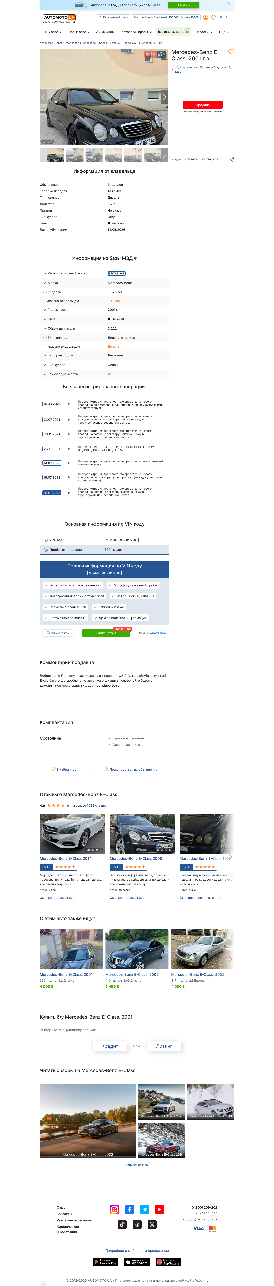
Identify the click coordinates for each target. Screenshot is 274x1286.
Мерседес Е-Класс (94, 42)
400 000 (173, 17)
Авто (59, 42)
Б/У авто (51, 32)
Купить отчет (113, 632)
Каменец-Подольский (124, 42)
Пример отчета (60, 632)
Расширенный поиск (115, 17)
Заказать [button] (184, 4)
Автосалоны (105, 32)
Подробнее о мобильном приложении (137, 1251)
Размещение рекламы (74, 1220)
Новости (202, 32)
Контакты (64, 1214)
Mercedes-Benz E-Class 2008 (136, 858)
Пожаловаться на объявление (133, 769)
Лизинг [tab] (164, 1046)
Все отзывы (173, 32)
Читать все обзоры (136, 1165)
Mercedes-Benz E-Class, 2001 (66, 974)
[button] (164, 97)
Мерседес (72, 42)
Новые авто (77, 32)
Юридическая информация (68, 1229)
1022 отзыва (97, 805)
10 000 (194, 17)
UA (221, 17)
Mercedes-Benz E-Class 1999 (205, 858)
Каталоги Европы (135, 32)
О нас (61, 1207)
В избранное (66, 769)
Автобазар (46, 42)
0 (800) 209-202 (204, 1207)
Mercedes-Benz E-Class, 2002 (132, 974)
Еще (222, 32)
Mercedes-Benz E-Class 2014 (66, 858)
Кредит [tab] (109, 1046)
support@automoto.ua (200, 1219)
